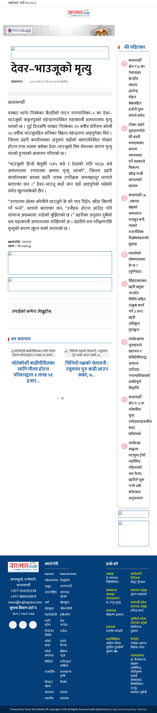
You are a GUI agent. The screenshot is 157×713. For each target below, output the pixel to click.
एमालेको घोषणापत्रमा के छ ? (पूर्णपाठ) (137, 262)
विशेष (63, 682)
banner (49, 574)
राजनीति (50, 672)
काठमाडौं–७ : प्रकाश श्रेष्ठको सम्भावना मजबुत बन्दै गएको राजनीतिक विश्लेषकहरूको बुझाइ (139, 219)
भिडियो (49, 661)
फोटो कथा (48, 643)
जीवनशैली (66, 608)
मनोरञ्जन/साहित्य (65, 664)
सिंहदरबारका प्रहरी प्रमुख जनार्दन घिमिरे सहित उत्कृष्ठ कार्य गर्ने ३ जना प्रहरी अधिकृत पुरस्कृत (138, 305)
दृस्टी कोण (47, 623)
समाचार (26, 242)
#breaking (24, 246)
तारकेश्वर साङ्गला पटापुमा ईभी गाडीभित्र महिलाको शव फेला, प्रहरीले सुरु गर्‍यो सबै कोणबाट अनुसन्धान (137, 470)
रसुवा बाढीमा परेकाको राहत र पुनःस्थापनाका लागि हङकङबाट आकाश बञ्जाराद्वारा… (87, 376)
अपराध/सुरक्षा (65, 594)
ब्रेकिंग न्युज (63, 653)
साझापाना (16, 81)
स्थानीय (49, 698)
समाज (63, 692)
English (65, 580)
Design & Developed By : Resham (128, 709)
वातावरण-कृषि (66, 674)
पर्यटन (63, 631)
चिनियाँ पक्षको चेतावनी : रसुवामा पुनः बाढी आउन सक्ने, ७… (33, 369)
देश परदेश (63, 623)
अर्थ (47, 602)
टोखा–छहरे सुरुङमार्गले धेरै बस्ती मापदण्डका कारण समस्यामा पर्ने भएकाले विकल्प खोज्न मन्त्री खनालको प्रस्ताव (137, 155)
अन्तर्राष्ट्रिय (51, 592)
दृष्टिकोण (65, 614)
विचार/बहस (49, 684)
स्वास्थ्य (64, 698)
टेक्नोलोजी (51, 614)
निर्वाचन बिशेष (49, 633)
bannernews (68, 574)
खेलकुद (64, 602)
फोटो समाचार (49, 653)
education (51, 580)
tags (48, 586)
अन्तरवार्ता (66, 586)
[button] (57, 398)
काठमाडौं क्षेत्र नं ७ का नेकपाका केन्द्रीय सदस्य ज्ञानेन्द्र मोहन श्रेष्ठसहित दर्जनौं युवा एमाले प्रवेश (137, 88)
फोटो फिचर (63, 643)
